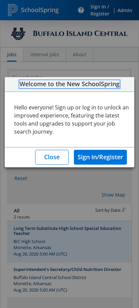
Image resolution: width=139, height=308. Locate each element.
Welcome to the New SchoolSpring (69, 84)
